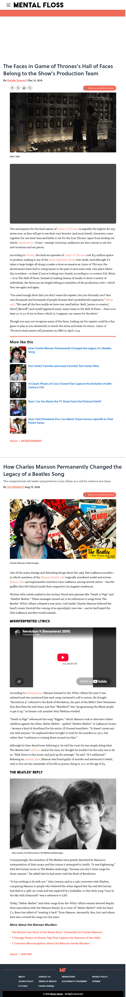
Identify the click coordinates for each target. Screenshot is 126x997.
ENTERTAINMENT (31, 441)
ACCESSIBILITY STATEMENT (74, 981)
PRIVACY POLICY (100, 976)
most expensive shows (62, 260)
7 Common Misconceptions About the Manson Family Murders (51, 943)
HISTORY (26, 954)
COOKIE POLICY (25, 981)
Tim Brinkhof (15, 487)
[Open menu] (8, 5)
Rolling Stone (34, 693)
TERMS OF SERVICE (48, 981)
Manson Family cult (52, 577)
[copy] (30, 88)
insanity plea (32, 759)
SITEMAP (96, 981)
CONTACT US (45, 976)
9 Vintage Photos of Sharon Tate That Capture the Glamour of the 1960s (56, 938)
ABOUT (21, 976)
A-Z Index (23, 985)
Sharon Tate (17, 582)
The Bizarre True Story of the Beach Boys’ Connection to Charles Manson (57, 932)
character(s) (25, 243)
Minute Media (56, 993)
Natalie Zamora (16, 80)
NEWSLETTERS (68, 976)
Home (13, 441)
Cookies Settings (46, 985)
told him (35, 750)
